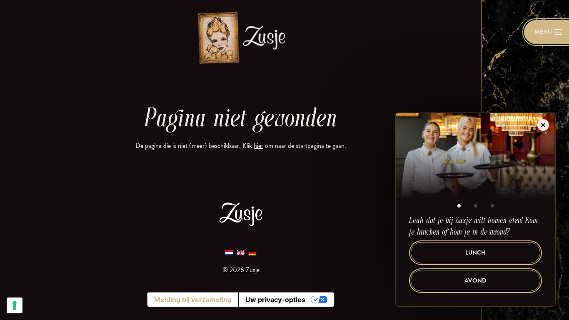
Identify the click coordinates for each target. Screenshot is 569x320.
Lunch (475, 252)
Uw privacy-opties (275, 299)
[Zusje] (240, 37)
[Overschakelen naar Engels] (241, 252)
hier (258, 145)
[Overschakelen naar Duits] (252, 252)
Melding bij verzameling (193, 299)
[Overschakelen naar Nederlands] (229, 252)
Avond (475, 280)
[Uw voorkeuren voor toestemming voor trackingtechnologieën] (14, 305)
